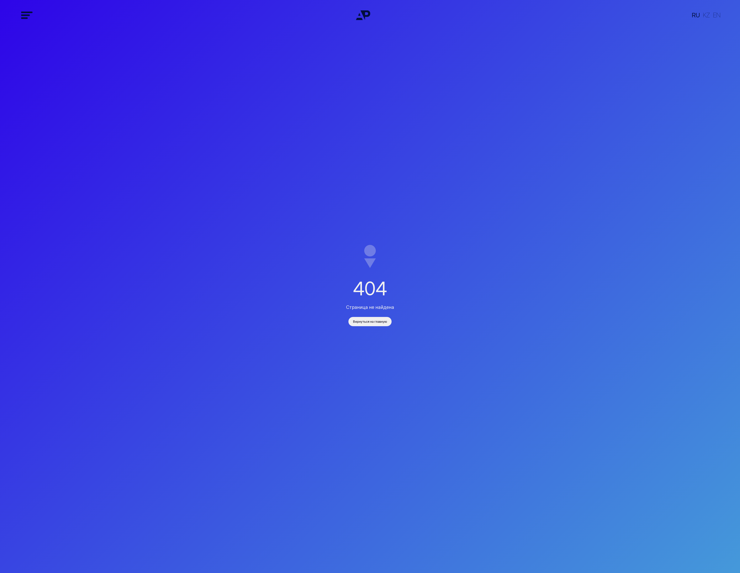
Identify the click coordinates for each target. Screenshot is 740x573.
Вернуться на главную (370, 321)
